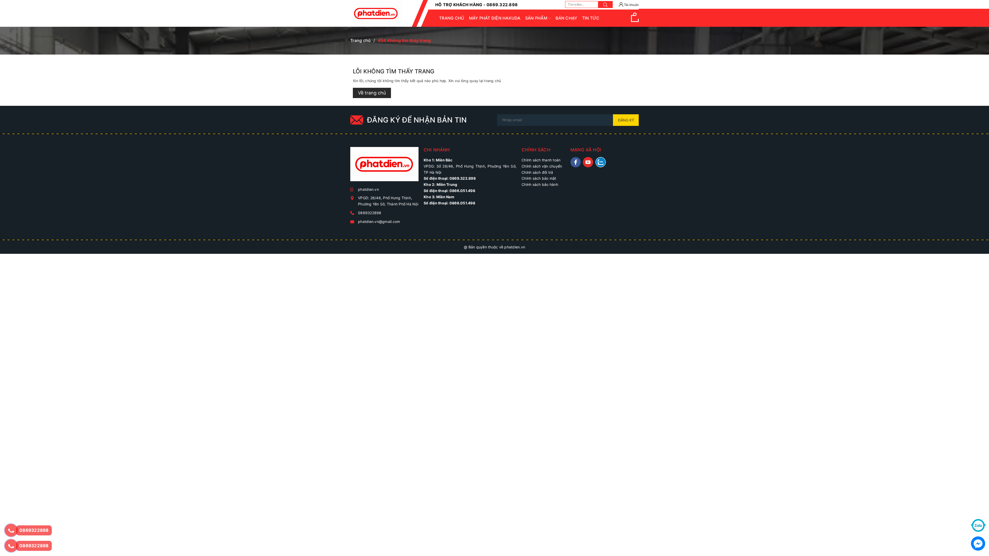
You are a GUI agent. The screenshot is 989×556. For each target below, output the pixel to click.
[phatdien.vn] (384, 166)
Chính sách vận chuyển (542, 166)
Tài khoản (631, 5)
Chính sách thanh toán (541, 160)
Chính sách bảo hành (540, 184)
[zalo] (600, 162)
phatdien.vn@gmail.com (379, 221)
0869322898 (369, 213)
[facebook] (575, 162)
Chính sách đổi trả (537, 172)
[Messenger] (978, 543)
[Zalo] (978, 525)
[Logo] (376, 13)
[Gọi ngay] (11, 530)
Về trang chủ (372, 92)
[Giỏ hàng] (635, 21)
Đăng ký (626, 120)
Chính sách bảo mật (539, 178)
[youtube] (588, 162)
